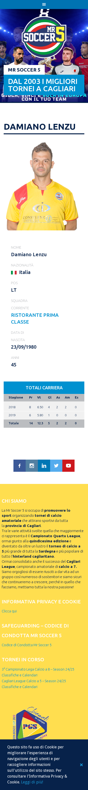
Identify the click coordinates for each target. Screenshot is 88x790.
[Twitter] (56, 466)
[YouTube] (68, 466)
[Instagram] (32, 466)
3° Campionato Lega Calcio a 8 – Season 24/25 (38, 669)
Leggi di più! (32, 782)
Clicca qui (9, 611)
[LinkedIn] (44, 466)
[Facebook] (19, 466)
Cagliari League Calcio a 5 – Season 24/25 (34, 681)
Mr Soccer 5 (24, 70)
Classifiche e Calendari (19, 675)
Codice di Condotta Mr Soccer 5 (27, 645)
